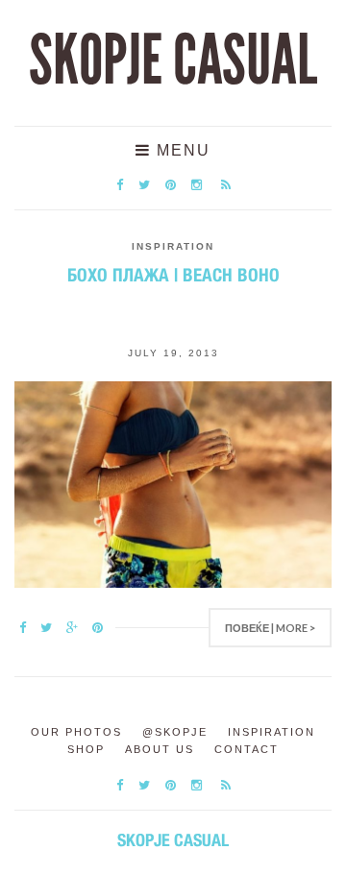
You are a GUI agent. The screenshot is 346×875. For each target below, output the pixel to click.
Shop (86, 749)
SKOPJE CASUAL (173, 60)
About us (159, 749)
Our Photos (76, 732)
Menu (180, 150)
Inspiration (173, 246)
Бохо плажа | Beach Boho (173, 274)
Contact (246, 749)
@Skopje (175, 732)
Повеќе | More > (270, 627)
